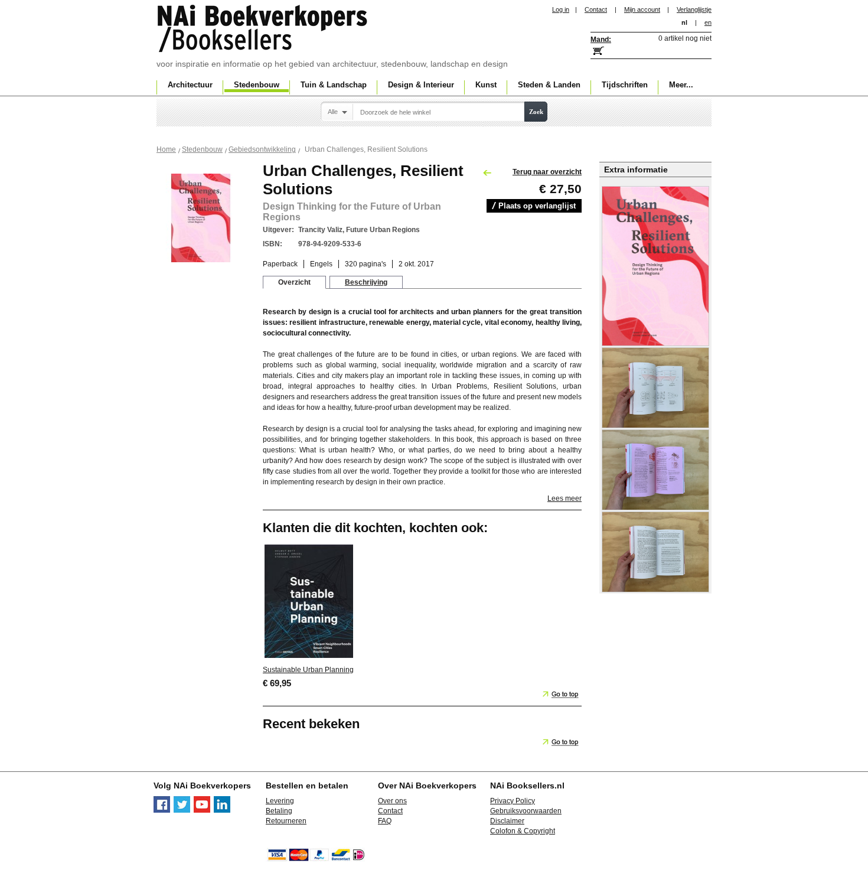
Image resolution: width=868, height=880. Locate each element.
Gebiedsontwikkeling (262, 149)
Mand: (600, 39)
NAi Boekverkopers (263, 29)
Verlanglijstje (694, 9)
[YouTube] (202, 810)
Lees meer (564, 498)
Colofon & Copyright (522, 831)
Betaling (279, 811)
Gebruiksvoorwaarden (526, 811)
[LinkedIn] (222, 810)
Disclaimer (507, 821)
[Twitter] (182, 810)
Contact (596, 9)
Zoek (536, 111)
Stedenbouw (202, 149)
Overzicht (294, 282)
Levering (280, 801)
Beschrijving (366, 282)
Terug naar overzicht (547, 172)
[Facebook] (162, 810)
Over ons (392, 801)
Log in (560, 9)
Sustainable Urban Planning (308, 670)
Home (166, 149)
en (708, 22)
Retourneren (286, 821)
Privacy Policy (512, 801)
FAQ (384, 821)
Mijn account (642, 9)
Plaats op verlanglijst (537, 205)
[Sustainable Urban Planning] (309, 657)
